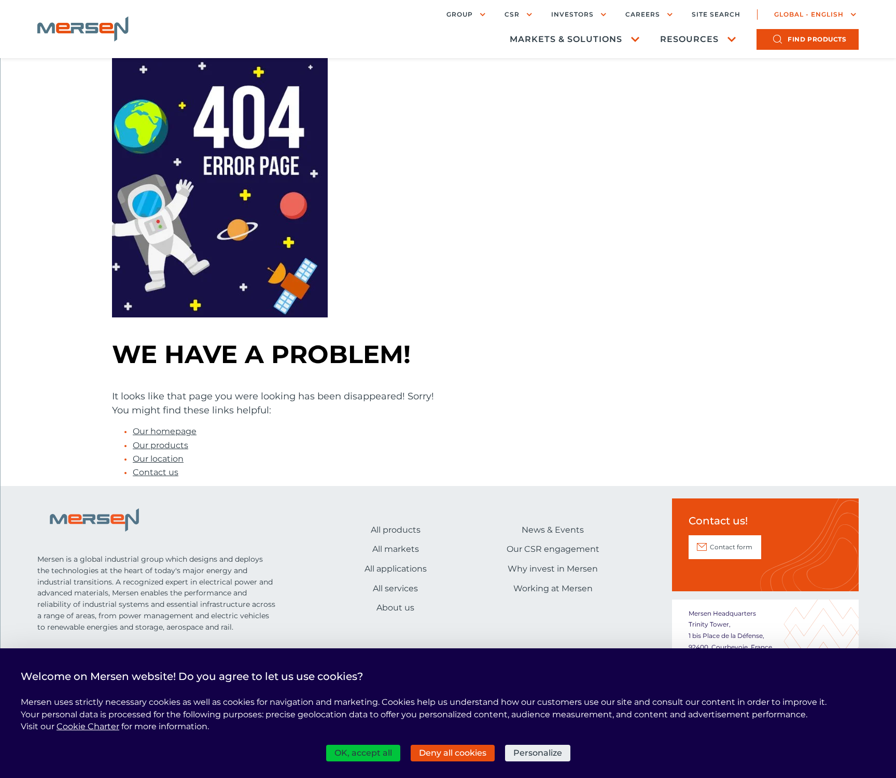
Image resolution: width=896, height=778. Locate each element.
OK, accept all (363, 753)
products (817, 39)
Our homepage (165, 431)
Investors (572, 14)
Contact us (155, 472)
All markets (395, 549)
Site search (716, 14)
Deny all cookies (452, 753)
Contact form (731, 547)
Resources (689, 39)
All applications (396, 569)
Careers (642, 14)
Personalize (537, 753)
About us (395, 608)
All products (396, 530)
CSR (512, 14)
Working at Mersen (553, 588)
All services (395, 588)
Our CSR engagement (553, 549)
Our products (160, 445)
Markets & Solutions (566, 39)
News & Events (553, 530)
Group (459, 14)
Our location (158, 459)
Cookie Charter (88, 726)
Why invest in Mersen (553, 569)
